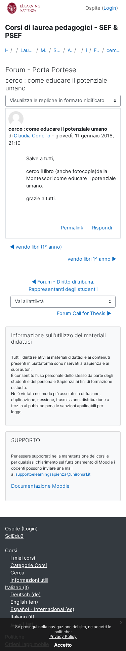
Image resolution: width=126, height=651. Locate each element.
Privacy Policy (63, 636)
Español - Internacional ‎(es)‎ (42, 609)
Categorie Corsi (28, 565)
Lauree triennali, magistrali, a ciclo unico (27, 50)
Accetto (63, 645)
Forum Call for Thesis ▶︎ (84, 313)
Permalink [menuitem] (72, 228)
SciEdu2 (14, 536)
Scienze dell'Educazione (56, 50)
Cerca (17, 573)
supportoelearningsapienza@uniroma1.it (52, 474)
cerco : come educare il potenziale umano (114, 50)
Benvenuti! (86, 50)
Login (109, 8)
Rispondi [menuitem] (102, 228)
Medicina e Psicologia (43, 50)
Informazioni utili (29, 580)
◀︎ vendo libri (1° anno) (36, 247)
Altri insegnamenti (70, 50)
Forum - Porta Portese (97, 50)
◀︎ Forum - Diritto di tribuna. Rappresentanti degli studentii (63, 285)
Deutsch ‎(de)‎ (25, 595)
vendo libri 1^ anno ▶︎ (92, 259)
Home (6, 50)
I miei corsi (22, 558)
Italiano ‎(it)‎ (17, 587)
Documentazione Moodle (40, 486)
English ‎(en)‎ (24, 602)
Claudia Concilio (32, 136)
